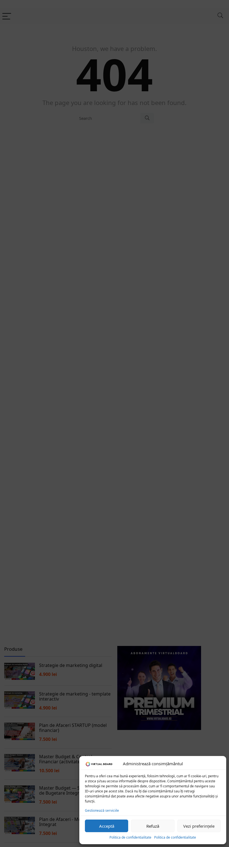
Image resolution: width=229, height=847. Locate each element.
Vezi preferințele (198, 826)
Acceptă (106, 826)
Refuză (152, 826)
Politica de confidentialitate (130, 837)
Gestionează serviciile (102, 810)
